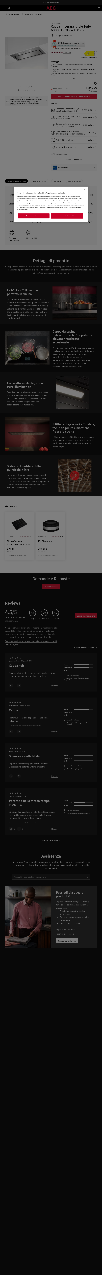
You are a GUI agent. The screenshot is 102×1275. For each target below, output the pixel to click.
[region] (51, 204)
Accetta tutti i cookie (67, 216)
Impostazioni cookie (33, 216)
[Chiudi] (85, 189)
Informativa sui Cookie (75, 207)
